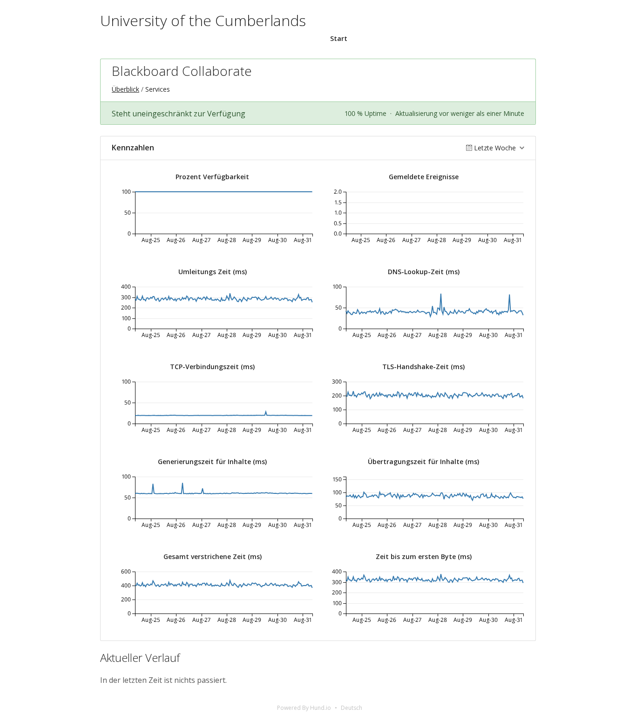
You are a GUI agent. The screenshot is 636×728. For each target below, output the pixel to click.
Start (338, 38)
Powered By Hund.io (304, 708)
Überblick (125, 89)
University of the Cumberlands (203, 20)
